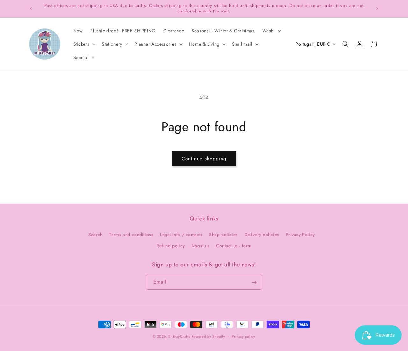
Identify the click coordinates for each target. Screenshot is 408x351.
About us (200, 246)
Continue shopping (204, 158)
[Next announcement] (377, 9)
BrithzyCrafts (179, 336)
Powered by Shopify (208, 336)
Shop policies (223, 234)
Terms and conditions (131, 234)
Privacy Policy (300, 234)
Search (95, 234)
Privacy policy (243, 336)
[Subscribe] (254, 282)
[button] (271, 30)
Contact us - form (233, 246)
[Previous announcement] (31, 9)
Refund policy (171, 246)
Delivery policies (261, 234)
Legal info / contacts (181, 234)
